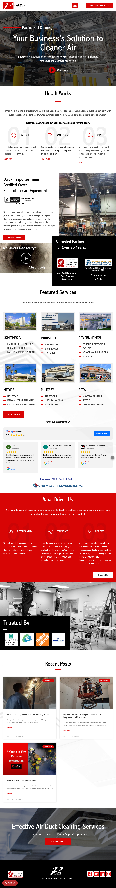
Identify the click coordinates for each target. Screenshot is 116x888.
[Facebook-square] (90, 874)
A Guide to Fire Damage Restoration (22, 780)
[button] (75, 5)
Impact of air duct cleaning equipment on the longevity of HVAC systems (82, 716)
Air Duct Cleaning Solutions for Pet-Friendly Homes (28, 714)
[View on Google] (8, 447)
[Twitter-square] (96, 874)
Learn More (8, 159)
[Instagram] (108, 874)
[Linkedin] (102, 874)
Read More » (10, 727)
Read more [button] (9, 463)
